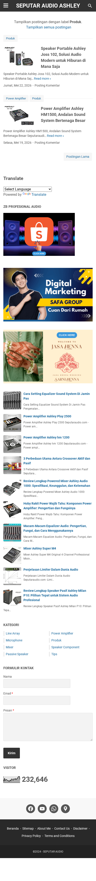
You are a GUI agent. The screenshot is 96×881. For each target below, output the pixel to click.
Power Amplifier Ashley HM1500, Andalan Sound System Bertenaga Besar (63, 114)
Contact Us (62, 828)
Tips (54, 654)
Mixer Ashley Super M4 (39, 548)
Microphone (14, 640)
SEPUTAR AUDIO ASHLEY (48, 5)
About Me (44, 828)
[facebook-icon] (30, 808)
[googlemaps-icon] (65, 808)
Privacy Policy (31, 836)
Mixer (9, 647)
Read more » (42, 78)
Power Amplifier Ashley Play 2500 (47, 416)
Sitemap (28, 828)
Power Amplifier (16, 98)
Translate (38, 194)
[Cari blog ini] (90, 5)
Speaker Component (65, 647)
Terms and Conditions (59, 836)
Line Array (13, 633)
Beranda (13, 828)
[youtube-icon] (42, 808)
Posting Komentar (47, 85)
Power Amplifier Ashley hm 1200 (46, 437)
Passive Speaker (17, 654)
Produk (10, 38)
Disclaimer (80, 828)
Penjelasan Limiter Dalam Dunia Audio (50, 569)
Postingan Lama (77, 156)
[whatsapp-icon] (53, 808)
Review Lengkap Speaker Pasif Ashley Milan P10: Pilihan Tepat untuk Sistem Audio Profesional (54, 595)
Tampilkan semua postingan (48, 27)
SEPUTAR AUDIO (53, 851)
